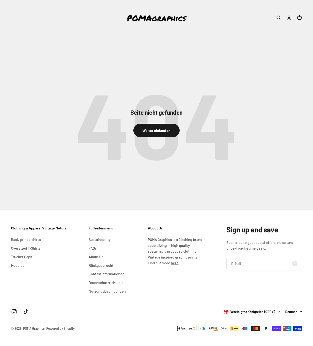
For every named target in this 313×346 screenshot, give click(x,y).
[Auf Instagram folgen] (14, 312)
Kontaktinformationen (106, 274)
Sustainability (100, 239)
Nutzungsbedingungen (107, 291)
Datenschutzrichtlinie (106, 282)
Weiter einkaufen (156, 130)
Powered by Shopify (60, 328)
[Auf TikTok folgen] (26, 312)
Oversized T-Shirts (26, 248)
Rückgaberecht (101, 265)
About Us (96, 256)
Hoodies (17, 265)
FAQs (93, 248)
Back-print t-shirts (26, 239)
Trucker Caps (21, 256)
